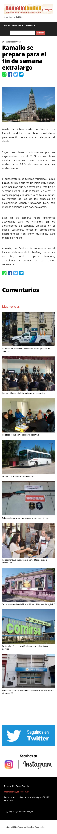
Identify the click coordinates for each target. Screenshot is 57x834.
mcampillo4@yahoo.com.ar (16, 792)
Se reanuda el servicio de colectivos (18, 476)
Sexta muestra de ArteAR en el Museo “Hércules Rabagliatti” (28, 604)
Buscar (40, 33)
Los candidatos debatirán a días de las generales (23, 393)
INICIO (6, 25)
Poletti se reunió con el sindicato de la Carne (21, 435)
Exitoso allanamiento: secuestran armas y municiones (25, 518)
